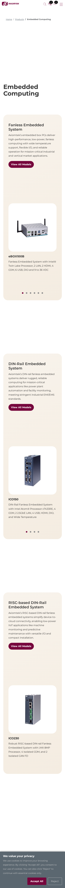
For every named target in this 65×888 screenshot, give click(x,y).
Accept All (36, 881)
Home (9, 19)
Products (19, 19)
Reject (55, 881)
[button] (22, 293)
